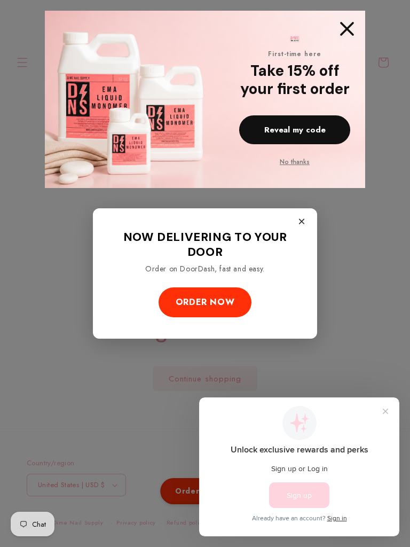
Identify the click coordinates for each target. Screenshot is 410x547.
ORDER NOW (205, 302)
